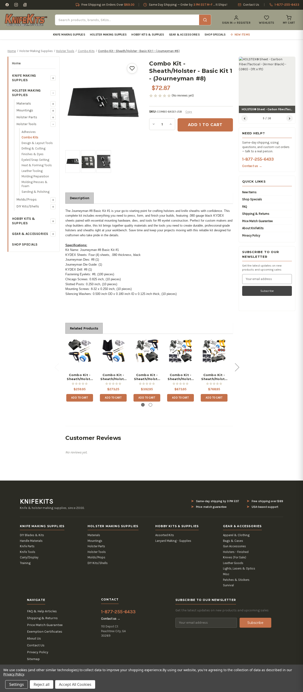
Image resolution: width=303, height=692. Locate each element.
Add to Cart (79, 397)
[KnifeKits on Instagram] (16, 5)
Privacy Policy (251, 235)
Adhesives (29, 132)
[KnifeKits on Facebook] (7, 5)
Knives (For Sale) (234, 557)
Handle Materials (31, 541)
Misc (226, 574)
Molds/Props (26, 199)
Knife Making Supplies (69, 34)
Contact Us (36, 645)
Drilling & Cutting (33, 148)
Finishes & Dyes (33, 154)
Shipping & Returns (255, 213)
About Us (34, 638)
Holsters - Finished (236, 552)
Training (25, 563)
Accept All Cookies (75, 684)
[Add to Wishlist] (132, 68)
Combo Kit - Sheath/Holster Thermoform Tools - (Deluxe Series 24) (214, 377)
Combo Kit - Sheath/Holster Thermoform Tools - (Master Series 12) (147, 377)
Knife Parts (27, 546)
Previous (56, 367)
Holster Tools (26, 124)
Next (237, 367)
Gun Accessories (234, 546)
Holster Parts (26, 117)
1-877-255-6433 (258, 159)
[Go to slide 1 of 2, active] (143, 405)
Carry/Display (29, 557)
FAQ (244, 206)
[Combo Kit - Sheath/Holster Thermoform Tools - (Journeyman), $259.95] (79, 350)
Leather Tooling (32, 171)
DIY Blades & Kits (32, 535)
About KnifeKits (253, 228)
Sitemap (33, 659)
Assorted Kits (164, 535)
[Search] (205, 20)
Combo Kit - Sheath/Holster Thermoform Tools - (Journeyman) (79, 377)
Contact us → (252, 166)
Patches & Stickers (236, 580)
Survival (228, 585)
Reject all (41, 684)
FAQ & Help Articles (42, 611)
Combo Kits (30, 137)
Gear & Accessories (184, 34)
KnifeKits (36, 501)
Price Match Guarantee (257, 221)
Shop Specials (215, 34)
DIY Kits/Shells (27, 206)
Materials (23, 103)
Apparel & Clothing (236, 535)
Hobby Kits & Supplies (147, 34)
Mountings (24, 110)
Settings (16, 684)
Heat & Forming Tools (37, 165)
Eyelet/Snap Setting (35, 160)
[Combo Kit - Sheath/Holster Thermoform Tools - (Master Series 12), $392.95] (146, 350)
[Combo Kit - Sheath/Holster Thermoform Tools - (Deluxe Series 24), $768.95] (214, 350)
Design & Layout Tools (37, 143)
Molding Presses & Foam (35, 184)
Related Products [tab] (84, 328)
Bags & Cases (233, 541)
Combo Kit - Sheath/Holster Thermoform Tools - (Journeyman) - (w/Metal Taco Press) (113, 377)
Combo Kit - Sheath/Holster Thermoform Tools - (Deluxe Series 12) (180, 377)
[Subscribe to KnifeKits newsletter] (25, 5)
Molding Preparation (35, 176)
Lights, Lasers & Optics (239, 568)
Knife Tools (27, 552)
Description (79, 198)
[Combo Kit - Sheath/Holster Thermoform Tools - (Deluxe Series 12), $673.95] (180, 350)
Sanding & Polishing (35, 191)
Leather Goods (233, 563)
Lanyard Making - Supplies (173, 541)
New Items (249, 192)
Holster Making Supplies (108, 34)
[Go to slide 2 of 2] (150, 405)
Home (16, 63)
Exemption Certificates (44, 632)
